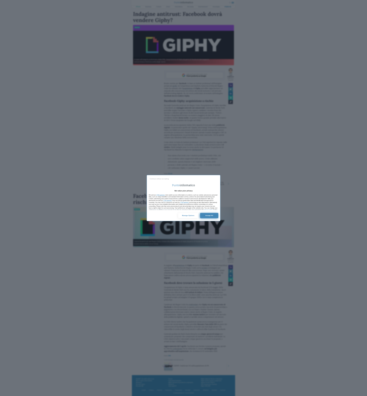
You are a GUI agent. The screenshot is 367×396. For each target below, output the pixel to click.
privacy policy (208, 210)
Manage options (188, 215)
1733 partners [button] (160, 195)
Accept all (209, 215)
